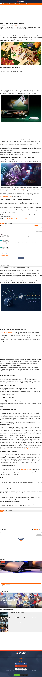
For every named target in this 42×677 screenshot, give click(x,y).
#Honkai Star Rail (25, 3)
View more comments (5, 255)
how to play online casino (20, 189)
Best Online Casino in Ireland (5, 33)
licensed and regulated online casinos (21, 448)
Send (39, 231)
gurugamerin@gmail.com (21, 656)
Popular (40, 225)
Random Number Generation (6, 332)
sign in (5, 228)
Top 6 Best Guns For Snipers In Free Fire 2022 (16, 218)
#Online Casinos (8, 223)
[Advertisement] (21, 13)
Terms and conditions (21, 659)
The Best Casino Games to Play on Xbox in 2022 (8, 30)
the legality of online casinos (6, 196)
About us (21, 658)
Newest (36, 225)
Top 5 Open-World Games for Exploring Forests (16, 612)
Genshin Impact (4, 605)
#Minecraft (4, 3)
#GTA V (8, 3)
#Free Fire (12, 3)
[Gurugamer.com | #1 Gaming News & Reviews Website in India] (21, 1)
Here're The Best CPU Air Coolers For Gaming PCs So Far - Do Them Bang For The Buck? (23, 617)
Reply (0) (6, 238)
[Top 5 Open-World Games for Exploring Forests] (4, 614)
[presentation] (4, 223)
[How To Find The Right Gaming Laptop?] (4, 629)
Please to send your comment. (8, 228)
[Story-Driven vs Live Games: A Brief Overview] (4, 624)
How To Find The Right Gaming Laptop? (15, 627)
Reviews (15, 25)
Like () (3, 238)
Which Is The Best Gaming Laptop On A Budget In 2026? (12, 585)
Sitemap (21, 661)
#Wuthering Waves (18, 3)
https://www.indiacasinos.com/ (6, 143)
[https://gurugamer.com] (21, 653)
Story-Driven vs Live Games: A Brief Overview (16, 622)
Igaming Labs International (26, 469)
